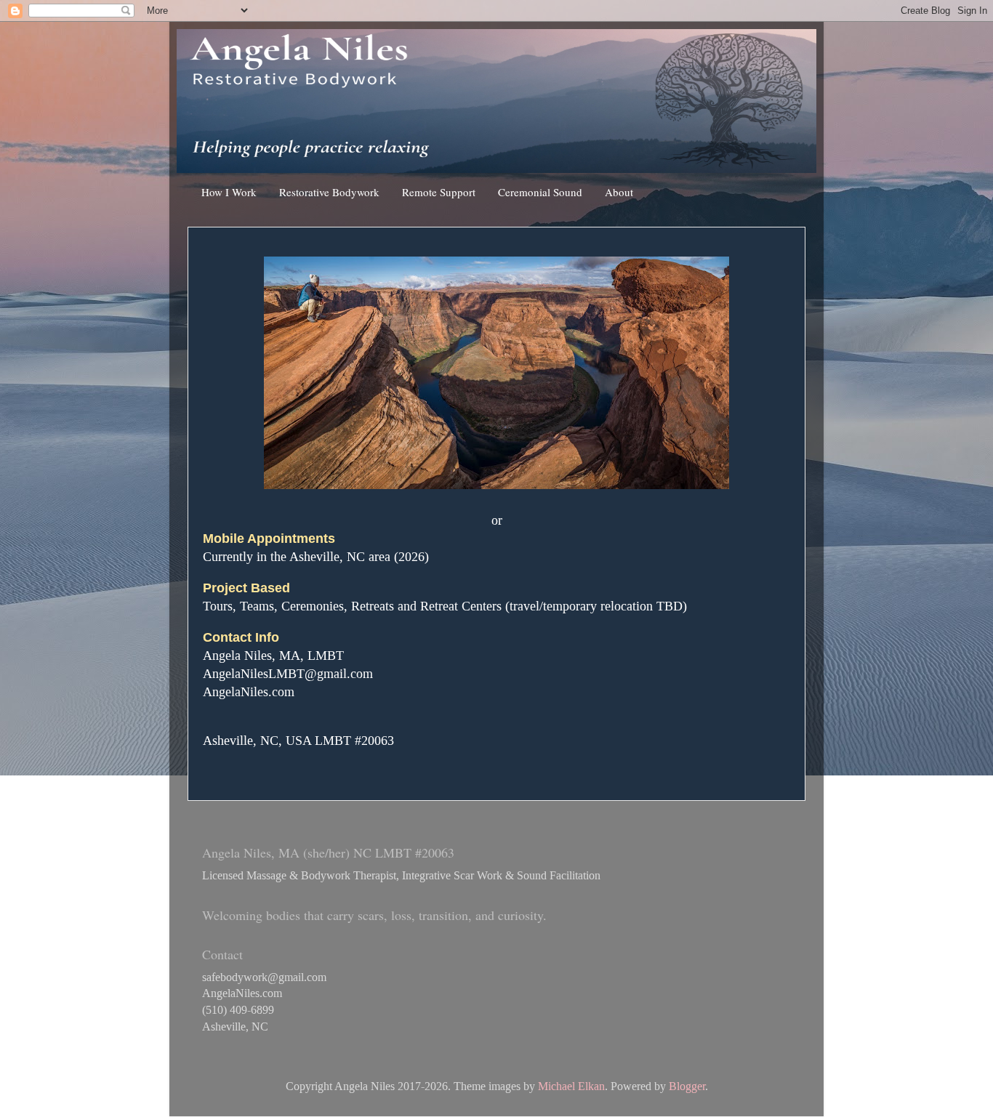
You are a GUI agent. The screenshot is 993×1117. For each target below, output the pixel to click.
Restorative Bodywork (329, 192)
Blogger (687, 1086)
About (619, 192)
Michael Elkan (571, 1086)
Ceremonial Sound (540, 192)
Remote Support (438, 192)
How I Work (229, 192)
